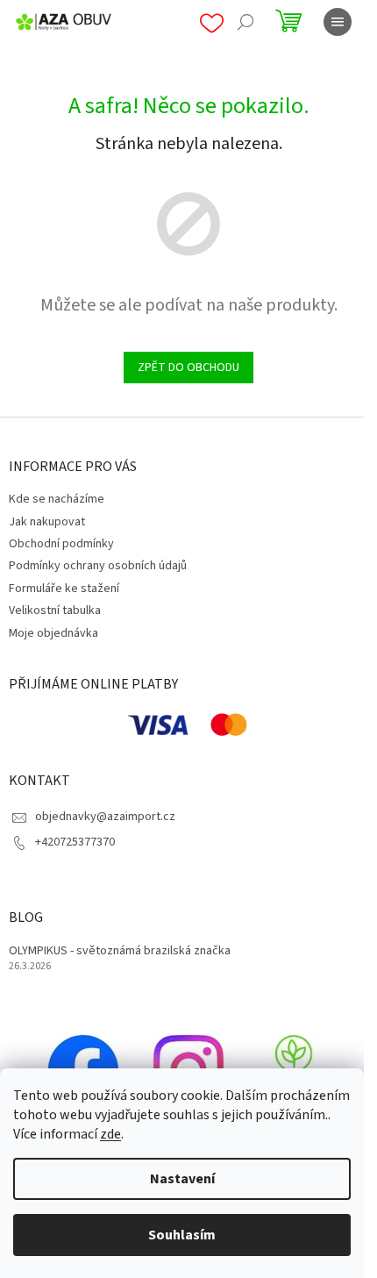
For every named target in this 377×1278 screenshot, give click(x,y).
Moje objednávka (53, 633)
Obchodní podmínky (61, 544)
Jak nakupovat (47, 522)
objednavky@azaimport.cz (105, 816)
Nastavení (182, 1179)
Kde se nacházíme (56, 499)
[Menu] (337, 21)
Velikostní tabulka (55, 610)
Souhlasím (182, 1235)
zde (110, 1134)
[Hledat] (245, 21)
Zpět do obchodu (188, 367)
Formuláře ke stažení (64, 588)
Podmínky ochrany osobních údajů (98, 566)
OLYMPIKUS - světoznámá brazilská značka (120, 951)
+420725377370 (75, 842)
